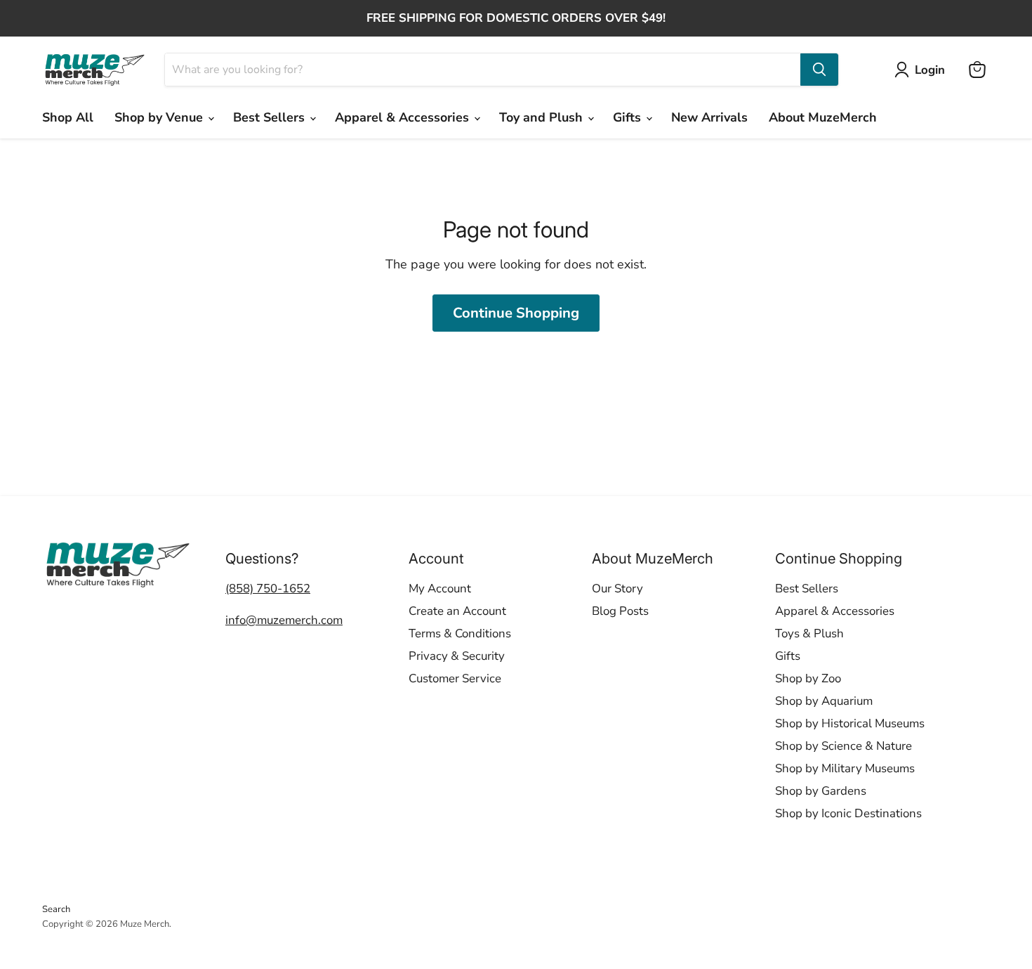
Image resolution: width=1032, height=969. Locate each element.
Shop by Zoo (808, 678)
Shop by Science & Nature (843, 746)
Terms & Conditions (460, 633)
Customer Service (455, 678)
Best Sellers (270, 117)
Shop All (67, 117)
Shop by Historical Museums (850, 723)
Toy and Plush (542, 117)
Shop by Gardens (820, 791)
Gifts (628, 117)
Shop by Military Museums (845, 768)
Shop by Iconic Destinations (848, 813)
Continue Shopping (516, 313)
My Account (440, 588)
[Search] (819, 69)
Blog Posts (620, 611)
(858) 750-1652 (267, 588)
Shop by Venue (160, 117)
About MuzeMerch (823, 117)
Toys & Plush (809, 633)
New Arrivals (709, 117)
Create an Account (457, 611)
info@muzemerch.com (284, 620)
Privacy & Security (457, 656)
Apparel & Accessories (403, 117)
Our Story (617, 588)
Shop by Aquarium (824, 701)
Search (56, 909)
